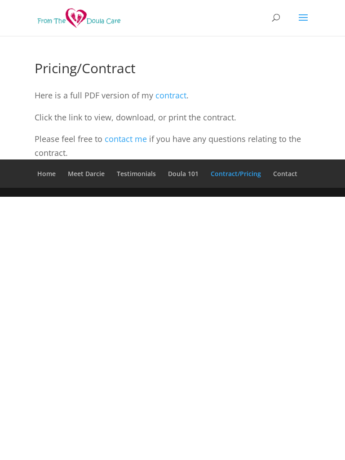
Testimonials (136, 173)
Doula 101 (183, 173)
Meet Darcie (86, 173)
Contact (285, 173)
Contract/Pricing (236, 173)
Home (46, 173)
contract (170, 95)
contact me (126, 138)
